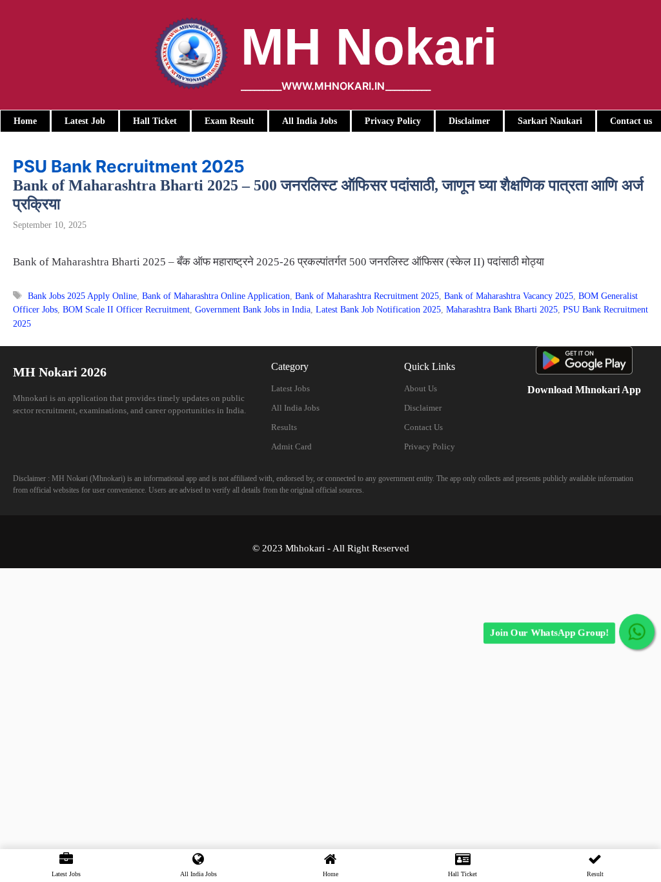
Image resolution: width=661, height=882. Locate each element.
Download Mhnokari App (584, 389)
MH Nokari (369, 47)
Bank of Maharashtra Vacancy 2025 (508, 296)
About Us (420, 388)
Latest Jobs (290, 388)
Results (284, 427)
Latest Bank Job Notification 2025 (378, 309)
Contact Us (423, 427)
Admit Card (291, 446)
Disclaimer (423, 408)
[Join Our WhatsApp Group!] (637, 632)
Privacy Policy (429, 446)
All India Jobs (295, 408)
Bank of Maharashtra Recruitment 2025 (367, 296)
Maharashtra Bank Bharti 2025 (502, 309)
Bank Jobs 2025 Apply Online (82, 296)
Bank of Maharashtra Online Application (216, 296)
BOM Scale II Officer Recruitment (126, 309)
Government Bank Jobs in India (252, 309)
